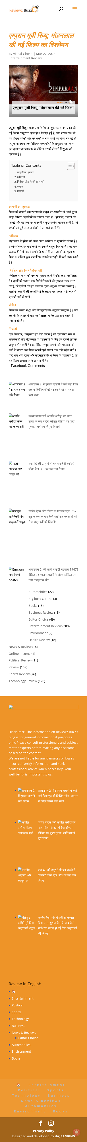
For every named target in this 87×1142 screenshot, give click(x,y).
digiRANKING (65, 1136)
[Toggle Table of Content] (69, 166)
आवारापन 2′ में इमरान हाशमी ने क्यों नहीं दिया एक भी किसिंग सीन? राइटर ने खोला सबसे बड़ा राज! (53, 389)
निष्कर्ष (20, 191)
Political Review (20, 660)
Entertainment (22, 998)
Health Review (39, 640)
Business (18, 1026)
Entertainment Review (25, 58)
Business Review (41, 612)
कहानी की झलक (25, 172)
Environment (38, 633)
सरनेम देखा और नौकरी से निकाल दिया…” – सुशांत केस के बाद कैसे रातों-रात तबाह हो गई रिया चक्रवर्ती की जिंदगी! (53, 516)
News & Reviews (21, 647)
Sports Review (19, 674)
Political (17, 1005)
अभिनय (21, 177)
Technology (20, 1019)
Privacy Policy (43, 1131)
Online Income (20, 653)
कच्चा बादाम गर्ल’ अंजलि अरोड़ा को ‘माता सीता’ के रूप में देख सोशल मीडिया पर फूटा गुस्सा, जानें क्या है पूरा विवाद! (52, 421)
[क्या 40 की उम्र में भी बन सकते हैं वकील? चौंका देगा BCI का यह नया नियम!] (26, 891)
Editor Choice (38, 619)
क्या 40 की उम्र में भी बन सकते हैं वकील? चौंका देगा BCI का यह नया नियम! (57, 875)
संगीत (20, 186)
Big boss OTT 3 (40, 599)
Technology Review (23, 681)
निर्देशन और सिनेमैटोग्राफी (30, 182)
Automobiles (38, 592)
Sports (16, 1012)
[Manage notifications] (76, 1132)
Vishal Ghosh (23, 54)
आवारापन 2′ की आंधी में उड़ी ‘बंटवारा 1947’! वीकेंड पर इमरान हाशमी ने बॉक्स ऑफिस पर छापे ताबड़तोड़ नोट (53, 574)
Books (33, 605)
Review (14, 667)
